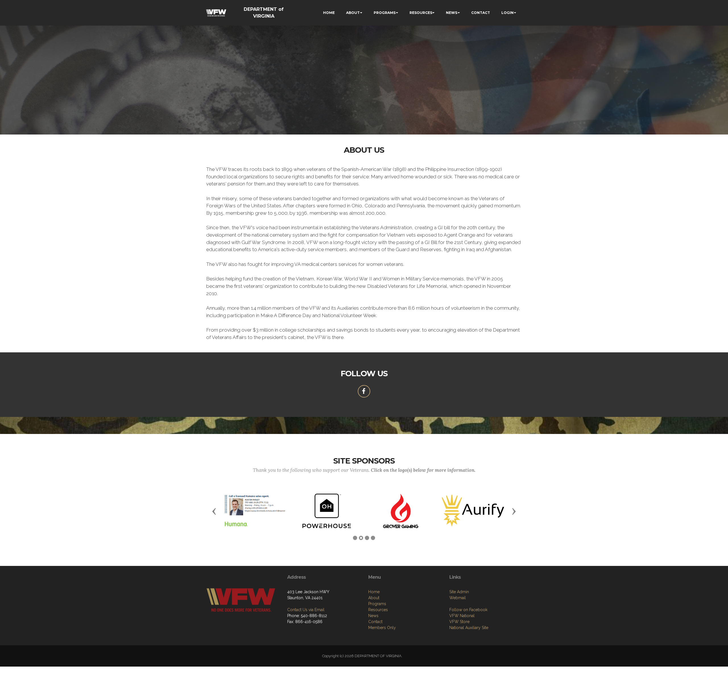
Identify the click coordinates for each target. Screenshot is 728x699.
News (373, 615)
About (373, 597)
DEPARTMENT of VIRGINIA (264, 13)
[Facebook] (364, 391)
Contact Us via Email (305, 609)
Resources (378, 609)
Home (374, 592)
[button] (214, 511)
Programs (377, 603)
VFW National (462, 615)
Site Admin (459, 592)
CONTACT (480, 13)
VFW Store (459, 621)
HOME (329, 13)
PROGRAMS (385, 13)
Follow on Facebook (468, 609)
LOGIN (507, 13)
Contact (375, 621)
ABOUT (353, 13)
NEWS (451, 13)
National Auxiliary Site (468, 627)
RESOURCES (421, 13)
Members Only (382, 627)
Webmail (457, 597)
